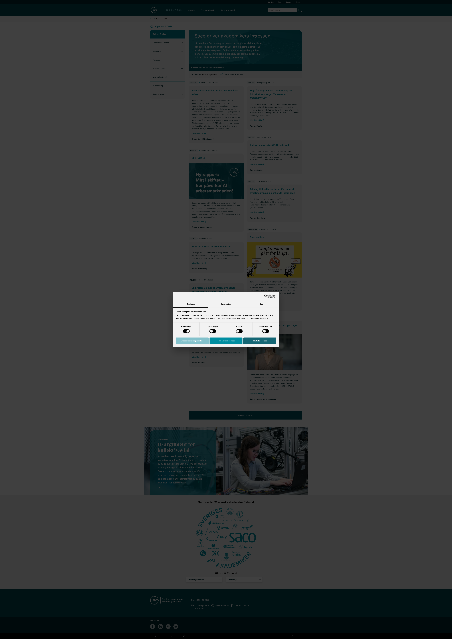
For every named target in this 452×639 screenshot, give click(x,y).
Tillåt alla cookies (260, 341)
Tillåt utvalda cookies (226, 341)
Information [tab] (226, 304)
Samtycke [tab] (191, 304)
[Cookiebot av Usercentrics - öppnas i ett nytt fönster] (266, 296)
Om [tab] (261, 304)
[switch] (212, 331)
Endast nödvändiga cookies (192, 341)
